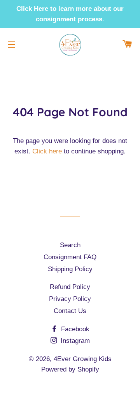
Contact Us (70, 311)
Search (70, 245)
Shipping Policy (70, 269)
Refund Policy (70, 287)
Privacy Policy (70, 299)
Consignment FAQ (70, 257)
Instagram (74, 340)
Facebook (74, 329)
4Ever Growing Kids (83, 359)
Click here (47, 151)
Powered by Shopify (70, 369)
